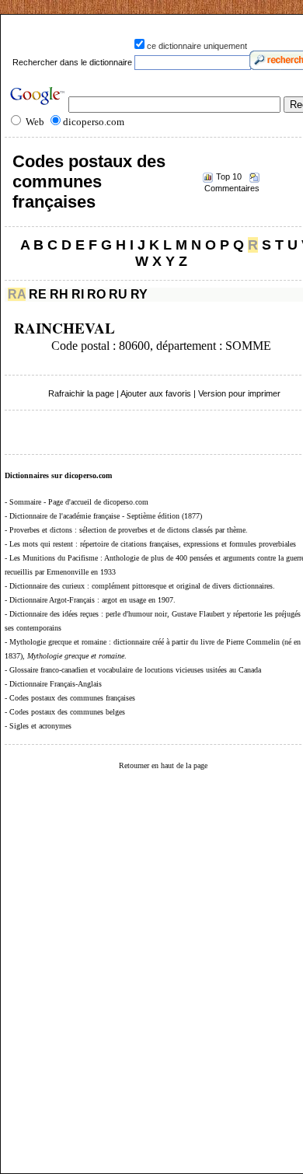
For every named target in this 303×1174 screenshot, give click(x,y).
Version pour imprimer (239, 393)
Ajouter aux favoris (155, 393)
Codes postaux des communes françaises (88, 181)
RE (38, 294)
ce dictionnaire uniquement (197, 46)
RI (77, 294)
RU (118, 294)
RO (96, 294)
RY (139, 294)
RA (17, 294)
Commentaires (231, 188)
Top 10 (229, 176)
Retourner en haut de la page (163, 765)
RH (59, 294)
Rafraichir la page (81, 393)
